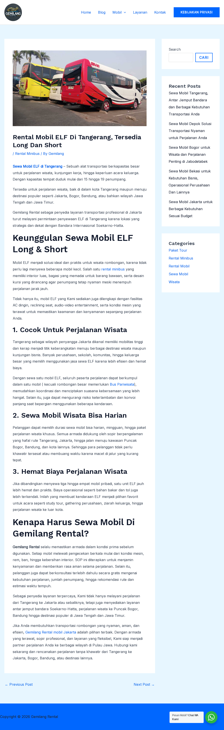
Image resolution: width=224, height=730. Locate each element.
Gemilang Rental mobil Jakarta (50, 632)
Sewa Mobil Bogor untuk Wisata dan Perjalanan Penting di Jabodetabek (189, 154)
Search (175, 49)
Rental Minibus (27, 153)
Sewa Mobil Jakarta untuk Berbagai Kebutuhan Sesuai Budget (191, 209)
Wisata (174, 282)
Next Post (144, 684)
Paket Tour (178, 250)
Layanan (140, 12)
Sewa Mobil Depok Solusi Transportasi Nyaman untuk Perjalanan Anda (190, 131)
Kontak (160, 12)
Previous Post (19, 684)
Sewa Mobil (178, 274)
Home (86, 12)
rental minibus (113, 269)
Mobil (117, 12)
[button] (124, 12)
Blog (101, 12)
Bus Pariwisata (122, 384)
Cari (204, 57)
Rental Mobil (179, 266)
